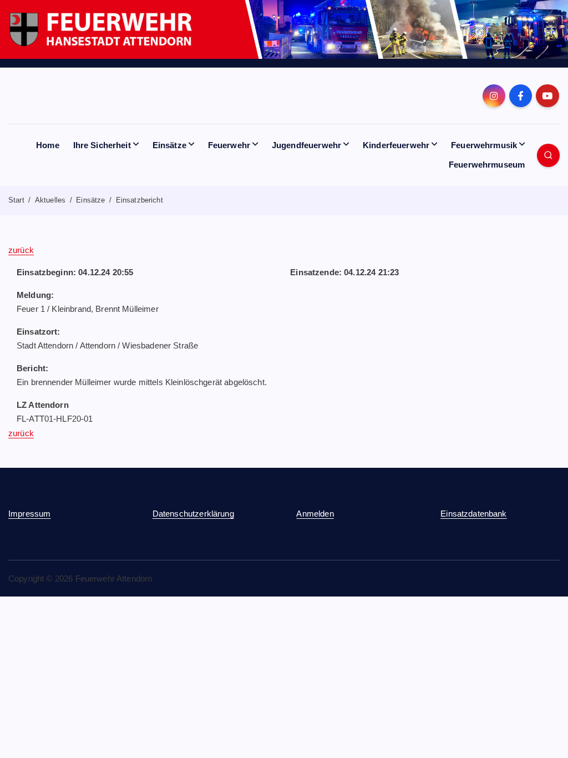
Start (16, 200)
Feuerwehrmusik (484, 145)
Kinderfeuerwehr (396, 145)
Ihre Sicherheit (102, 145)
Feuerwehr (229, 145)
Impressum (29, 513)
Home (47, 145)
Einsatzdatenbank (473, 513)
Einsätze (169, 145)
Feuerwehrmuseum (487, 164)
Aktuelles (50, 200)
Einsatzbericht (139, 200)
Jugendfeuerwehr (306, 145)
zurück (21, 250)
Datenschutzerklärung (193, 513)
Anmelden (314, 513)
